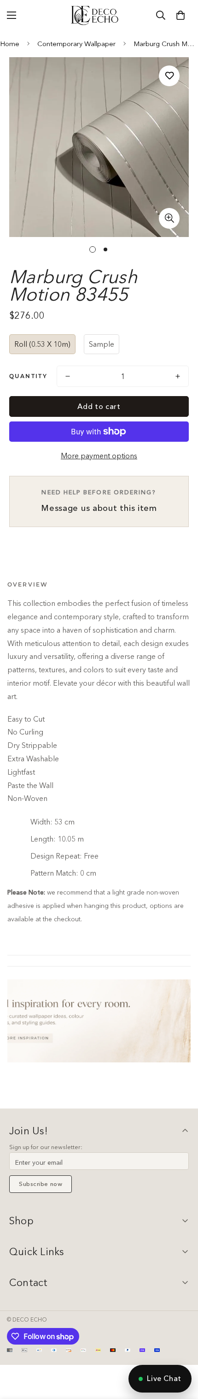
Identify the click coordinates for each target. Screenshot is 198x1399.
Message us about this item (99, 500)
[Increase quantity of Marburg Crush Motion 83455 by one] (177, 376)
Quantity (28, 376)
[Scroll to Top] (181, 1350)
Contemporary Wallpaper (76, 43)
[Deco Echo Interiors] (95, 15)
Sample (101, 344)
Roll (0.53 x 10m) (42, 344)
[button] (180, 15)
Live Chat (164, 1378)
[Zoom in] (169, 218)
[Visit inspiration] (99, 1020)
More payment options (99, 455)
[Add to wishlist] (169, 75)
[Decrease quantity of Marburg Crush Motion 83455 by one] (67, 376)
